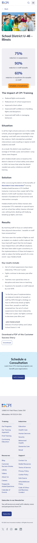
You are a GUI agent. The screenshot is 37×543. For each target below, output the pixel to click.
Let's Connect (19, 377)
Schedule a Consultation (18, 86)
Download (7, 343)
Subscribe (6, 514)
